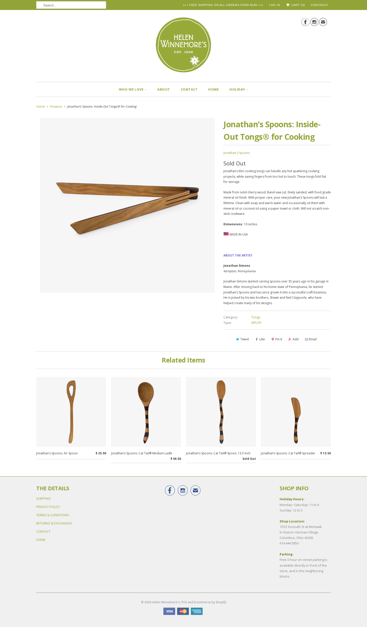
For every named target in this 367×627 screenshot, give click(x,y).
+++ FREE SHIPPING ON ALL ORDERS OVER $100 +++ (223, 4)
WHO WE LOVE (131, 89)
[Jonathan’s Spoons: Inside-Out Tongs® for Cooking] (127, 205)
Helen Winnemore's (166, 602)
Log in (274, 4)
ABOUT (163, 89)
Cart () (297, 4)
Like (262, 339)
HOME (213, 89)
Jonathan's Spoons (236, 153)
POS (184, 602)
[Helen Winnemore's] (183, 47)
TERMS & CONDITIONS (52, 515)
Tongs (255, 317)
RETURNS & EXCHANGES (54, 523)
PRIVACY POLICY (48, 506)
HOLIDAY (237, 89)
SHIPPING (43, 498)
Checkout (319, 4)
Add (296, 339)
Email (313, 339)
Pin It (278, 339)
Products (56, 106)
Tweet (244, 339)
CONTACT (189, 89)
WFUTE (256, 322)
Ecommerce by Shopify (210, 602)
